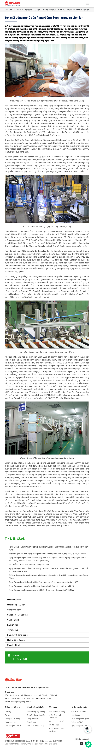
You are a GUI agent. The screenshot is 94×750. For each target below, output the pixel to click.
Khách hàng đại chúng (36, 711)
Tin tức (18, 10)
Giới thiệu (8, 711)
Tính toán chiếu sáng (35, 726)
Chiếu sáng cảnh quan (80, 719)
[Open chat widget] (88, 744)
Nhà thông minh (14, 599)
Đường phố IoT (77, 722)
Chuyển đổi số (13, 645)
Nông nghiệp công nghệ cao (56, 729)
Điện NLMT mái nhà (78, 711)
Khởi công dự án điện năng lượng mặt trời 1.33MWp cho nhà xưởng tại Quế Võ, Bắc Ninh (47, 553)
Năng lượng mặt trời (56, 721)
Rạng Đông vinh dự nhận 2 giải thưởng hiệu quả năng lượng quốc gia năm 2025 (43, 582)
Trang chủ (9, 10)
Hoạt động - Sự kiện (16, 604)
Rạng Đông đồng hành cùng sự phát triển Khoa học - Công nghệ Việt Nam (41, 590)
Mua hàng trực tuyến (13, 726)
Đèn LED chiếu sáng (57, 711)
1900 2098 (19, 659)
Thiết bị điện (54, 725)
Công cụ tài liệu (33, 719)
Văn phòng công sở (79, 726)
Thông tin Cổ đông (12, 719)
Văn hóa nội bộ (14, 620)
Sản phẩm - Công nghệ (17, 615)
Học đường (75, 715)
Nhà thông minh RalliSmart (55, 716)
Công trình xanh (14, 610)
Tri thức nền (31, 722)
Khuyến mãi (12, 625)
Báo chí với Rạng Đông (17, 635)
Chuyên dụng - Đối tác (36, 715)
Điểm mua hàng (11, 722)
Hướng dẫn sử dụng (16, 640)
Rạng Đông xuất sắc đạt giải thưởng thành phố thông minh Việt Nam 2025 (41, 586)
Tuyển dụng (12, 630)
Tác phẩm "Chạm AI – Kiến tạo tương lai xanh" (29, 564)
